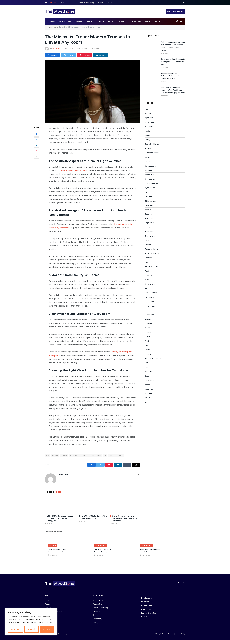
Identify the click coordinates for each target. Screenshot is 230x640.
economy (148, 210)
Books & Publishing (152, 144)
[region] (31, 621)
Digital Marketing (151, 201)
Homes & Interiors (151, 293)
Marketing (148, 323)
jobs (146, 310)
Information (149, 301)
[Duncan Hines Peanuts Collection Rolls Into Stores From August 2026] (151, 76)
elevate (55, 455)
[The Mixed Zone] (60, 11)
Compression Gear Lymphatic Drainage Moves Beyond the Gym (173, 61)
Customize (15, 629)
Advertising (149, 113)
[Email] (36, 156)
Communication (150, 166)
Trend (120, 455)
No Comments (82, 48)
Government (149, 284)
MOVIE (147, 336)
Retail (147, 363)
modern (84, 455)
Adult (147, 109)
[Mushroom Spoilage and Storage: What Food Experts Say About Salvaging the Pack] (151, 90)
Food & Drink (149, 275)
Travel (147, 21)
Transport (148, 393)
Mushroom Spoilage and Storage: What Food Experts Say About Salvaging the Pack (173, 90)
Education (148, 214)
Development (150, 196)
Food (147, 271)
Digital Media (150, 205)
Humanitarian (150, 297)
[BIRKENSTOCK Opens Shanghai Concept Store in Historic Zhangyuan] (60, 504)
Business (148, 148)
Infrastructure (150, 306)
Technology (135, 21)
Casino (147, 157)
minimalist (74, 455)
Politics (111, 21)
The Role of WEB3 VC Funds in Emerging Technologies (103, 550)
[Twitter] (36, 139)
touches (112, 455)
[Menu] (46, 2)
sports (147, 385)
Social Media (149, 380)
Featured (148, 258)
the (105, 455)
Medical (148, 332)
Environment (149, 236)
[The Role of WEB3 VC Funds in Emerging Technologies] (127, 549)
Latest (56, 27)
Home (50, 27)
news (92, 455)
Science (148, 367)
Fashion (148, 245)
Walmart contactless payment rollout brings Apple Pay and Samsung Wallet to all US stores (88, 2)
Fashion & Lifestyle (152, 253)
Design (147, 192)
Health (89, 21)
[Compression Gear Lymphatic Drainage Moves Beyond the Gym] (151, 62)
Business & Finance (152, 153)
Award (147, 135)
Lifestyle (100, 21)
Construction (149, 175)
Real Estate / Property (153, 358)
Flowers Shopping (151, 266)
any (47, 455)
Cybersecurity (150, 188)
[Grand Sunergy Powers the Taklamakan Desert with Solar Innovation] (125, 504)
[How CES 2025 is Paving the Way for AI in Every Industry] (92, 504)
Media (147, 328)
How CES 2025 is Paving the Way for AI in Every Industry (93, 517)
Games (147, 280)
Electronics (149, 218)
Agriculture (149, 118)
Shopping (148, 371)
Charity (147, 161)
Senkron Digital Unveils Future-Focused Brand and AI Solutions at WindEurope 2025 (59, 550)
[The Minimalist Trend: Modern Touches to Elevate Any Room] (92, 91)
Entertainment (65, 21)
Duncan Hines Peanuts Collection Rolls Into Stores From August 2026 (171, 75)
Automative (149, 126)
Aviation (148, 131)
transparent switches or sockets (72, 170)
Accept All (47, 629)
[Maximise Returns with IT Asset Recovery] (173, 549)
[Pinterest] (36, 150)
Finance (79, 21)
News (52, 21)
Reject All (31, 629)
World (157, 21)
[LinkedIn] (36, 145)
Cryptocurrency (150, 179)
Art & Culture (149, 122)
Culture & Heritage (151, 183)
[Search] (181, 21)
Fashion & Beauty (151, 249)
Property (122, 21)
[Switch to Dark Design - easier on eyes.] (177, 21)
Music (147, 341)
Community (149, 170)
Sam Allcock (57, 48)
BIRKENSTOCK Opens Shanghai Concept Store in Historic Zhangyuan (60, 518)
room (99, 455)
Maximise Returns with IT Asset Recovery (150, 550)
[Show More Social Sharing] (111, 55)
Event (147, 240)
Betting (147, 140)
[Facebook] (36, 134)
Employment (149, 223)
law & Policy (149, 315)
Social (147, 376)
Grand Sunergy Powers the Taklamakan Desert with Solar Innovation (124, 518)
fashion (64, 455)
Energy (147, 227)
